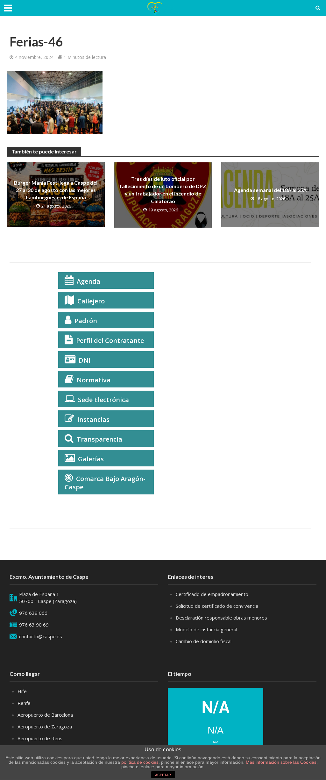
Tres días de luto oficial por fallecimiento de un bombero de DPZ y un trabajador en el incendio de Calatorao (163, 190)
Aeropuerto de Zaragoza (45, 726)
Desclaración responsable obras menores (221, 617)
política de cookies (140, 762)
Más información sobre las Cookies (280, 762)
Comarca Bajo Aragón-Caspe (105, 482)
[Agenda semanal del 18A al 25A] (270, 194)
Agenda (88, 281)
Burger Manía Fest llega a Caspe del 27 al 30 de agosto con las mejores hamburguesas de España (55, 190)
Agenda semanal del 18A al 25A (270, 190)
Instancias (93, 419)
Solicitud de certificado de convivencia (217, 606)
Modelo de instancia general (206, 629)
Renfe (24, 703)
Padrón (85, 320)
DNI (84, 360)
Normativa (93, 380)
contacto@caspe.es (40, 636)
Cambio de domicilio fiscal (203, 641)
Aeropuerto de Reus (40, 738)
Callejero (91, 301)
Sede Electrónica (103, 399)
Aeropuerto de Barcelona (45, 715)
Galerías (91, 459)
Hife (22, 691)
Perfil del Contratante (110, 340)
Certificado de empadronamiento (212, 594)
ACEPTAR (163, 775)
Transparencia (99, 439)
